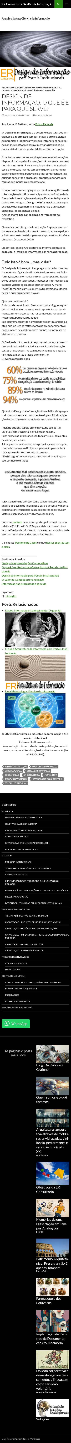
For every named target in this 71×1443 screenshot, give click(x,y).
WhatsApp (19, 1023)
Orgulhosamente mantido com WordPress (21, 1439)
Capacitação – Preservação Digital (24, 950)
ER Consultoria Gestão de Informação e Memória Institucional (28, 4)
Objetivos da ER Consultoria (21, 824)
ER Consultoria (32, 775)
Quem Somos (9, 805)
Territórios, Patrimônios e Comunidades (28, 868)
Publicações (12, 995)
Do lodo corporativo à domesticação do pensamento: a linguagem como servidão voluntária (52, 1379)
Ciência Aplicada (13, 771)
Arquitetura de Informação (18, 87)
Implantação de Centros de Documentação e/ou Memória (32, 882)
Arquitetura (42, 1155)
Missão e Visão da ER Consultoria (23, 817)
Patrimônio (41, 1271)
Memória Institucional (18, 862)
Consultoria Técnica (17, 836)
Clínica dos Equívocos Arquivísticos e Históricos (33, 982)
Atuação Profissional (49, 87)
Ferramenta (51, 775)
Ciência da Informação (38, 771)
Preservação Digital (16, 896)
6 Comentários (43, 115)
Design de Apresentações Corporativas (25, 563)
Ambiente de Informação (44, 767)
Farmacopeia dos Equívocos (21, 988)
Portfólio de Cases (26, 542)
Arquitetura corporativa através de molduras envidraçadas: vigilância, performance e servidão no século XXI (52, 1140)
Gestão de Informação (41, 90)
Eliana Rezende (44, 124)
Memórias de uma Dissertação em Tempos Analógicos (51, 1223)
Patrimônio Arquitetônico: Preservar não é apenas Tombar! (52, 1263)
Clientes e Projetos (16, 963)
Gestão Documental (16, 874)
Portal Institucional (16, 783)
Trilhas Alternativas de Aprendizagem (26, 915)
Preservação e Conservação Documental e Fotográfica (36, 890)
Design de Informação (15, 90)
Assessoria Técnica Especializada (23, 830)
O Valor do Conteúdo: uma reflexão (23, 579)
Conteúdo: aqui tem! (13, 976)
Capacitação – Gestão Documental (24, 944)
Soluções (7, 855)
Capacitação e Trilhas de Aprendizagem (27, 843)
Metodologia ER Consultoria (47, 779)
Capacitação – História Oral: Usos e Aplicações (31, 928)
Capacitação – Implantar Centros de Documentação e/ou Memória (37, 936)
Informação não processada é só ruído (24, 583)
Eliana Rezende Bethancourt (21, 849)
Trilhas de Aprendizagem (16, 909)
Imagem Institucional (16, 779)
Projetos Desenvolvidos (15, 957)
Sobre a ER (7, 811)
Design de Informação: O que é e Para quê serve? (35, 102)
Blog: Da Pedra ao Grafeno (17, 1007)
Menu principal (67, 4)
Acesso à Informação (16, 767)
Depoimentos (12, 969)
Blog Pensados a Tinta (17, 1001)
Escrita (39, 1231)
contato (17, 522)
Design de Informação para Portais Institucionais (30, 575)
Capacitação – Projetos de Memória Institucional (33, 922)
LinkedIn (11, 596)
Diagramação (12, 775)
